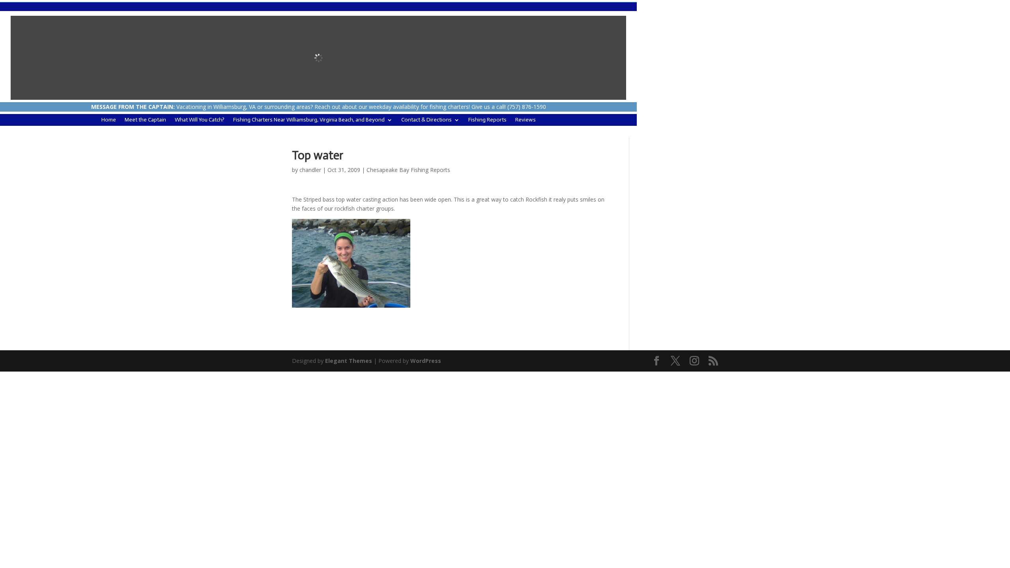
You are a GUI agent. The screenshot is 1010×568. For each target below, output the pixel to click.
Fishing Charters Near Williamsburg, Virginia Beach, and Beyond (309, 120)
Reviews (525, 120)
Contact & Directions (426, 120)
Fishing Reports (487, 120)
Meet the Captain (145, 120)
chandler (310, 170)
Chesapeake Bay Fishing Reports (408, 170)
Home (108, 120)
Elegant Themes (348, 360)
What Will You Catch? (199, 120)
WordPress (425, 360)
